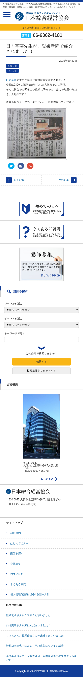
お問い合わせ (18, 573)
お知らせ (12, 66)
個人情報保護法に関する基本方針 (30, 594)
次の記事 (63, 179)
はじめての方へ (19, 543)
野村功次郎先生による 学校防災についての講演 (35, 645)
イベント (12, 71)
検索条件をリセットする (41, 370)
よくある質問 (18, 584)
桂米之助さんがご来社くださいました (28, 615)
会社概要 (15, 563)
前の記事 (19, 179)
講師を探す (16, 553)
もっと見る (47, 479)
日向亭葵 (11, 80)
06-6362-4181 (47, 35)
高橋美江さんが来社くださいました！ (28, 625)
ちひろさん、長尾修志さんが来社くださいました (35, 635)
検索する (41, 361)
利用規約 (15, 533)
